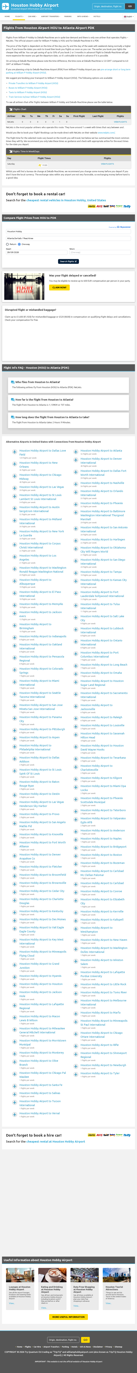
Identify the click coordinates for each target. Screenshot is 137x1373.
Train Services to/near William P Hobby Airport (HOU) (34, 97)
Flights (18, 16)
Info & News (82, 16)
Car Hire (32, 16)
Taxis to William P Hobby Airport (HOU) (28, 92)
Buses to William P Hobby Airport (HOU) (28, 88)
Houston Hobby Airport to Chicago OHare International (102, 1036)
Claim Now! (59, 287)
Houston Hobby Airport (35, 6)
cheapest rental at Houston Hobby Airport (55, 1141)
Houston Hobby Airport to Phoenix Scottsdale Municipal (102, 802)
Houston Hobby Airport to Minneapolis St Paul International (104, 1024)
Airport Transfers (50, 16)
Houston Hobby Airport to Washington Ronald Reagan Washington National (42, 571)
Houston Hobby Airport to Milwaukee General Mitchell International (42, 1032)
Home (7, 16)
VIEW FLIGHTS (120, 122)
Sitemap (118, 1347)
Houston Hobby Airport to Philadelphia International (35, 749)
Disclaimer (98, 1347)
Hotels (97, 16)
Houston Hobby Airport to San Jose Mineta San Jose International (41, 708)
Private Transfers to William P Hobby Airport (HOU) (33, 83)
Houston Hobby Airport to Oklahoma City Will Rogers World (103, 551)
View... (12, 1303)
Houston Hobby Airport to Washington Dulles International (104, 951)
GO (130, 6)
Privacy (108, 1347)
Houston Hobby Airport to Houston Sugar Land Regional (102, 684)
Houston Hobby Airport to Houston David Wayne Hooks (102, 749)
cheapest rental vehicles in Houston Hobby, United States (66, 200)
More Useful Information (68, 1317)
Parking (68, 16)
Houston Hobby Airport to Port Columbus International (100, 656)
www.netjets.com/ (106, 132)
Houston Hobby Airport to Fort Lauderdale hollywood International (102, 595)
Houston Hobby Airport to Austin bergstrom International (39, 511)
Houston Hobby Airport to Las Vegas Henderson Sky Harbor (41, 805)
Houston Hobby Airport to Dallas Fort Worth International (103, 474)
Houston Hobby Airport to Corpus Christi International (40, 547)
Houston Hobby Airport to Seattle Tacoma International (40, 696)
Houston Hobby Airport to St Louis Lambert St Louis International (40, 498)
